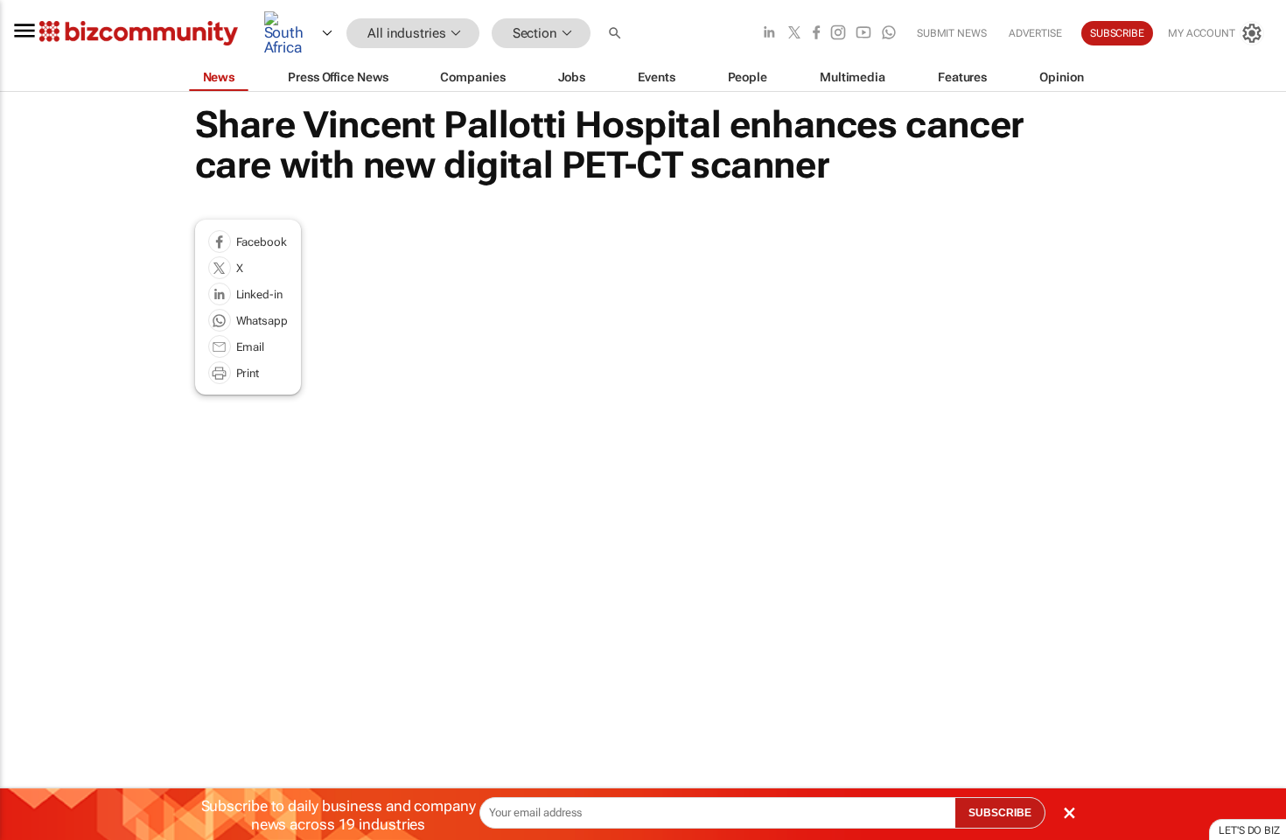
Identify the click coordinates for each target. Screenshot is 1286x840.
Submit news (952, 33)
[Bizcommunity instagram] (838, 34)
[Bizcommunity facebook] (816, 34)
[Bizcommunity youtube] (863, 34)
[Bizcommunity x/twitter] (794, 34)
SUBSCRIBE (999, 813)
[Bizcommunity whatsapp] (888, 34)
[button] (617, 33)
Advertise (1035, 33)
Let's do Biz (1249, 830)
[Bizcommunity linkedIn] (768, 34)
